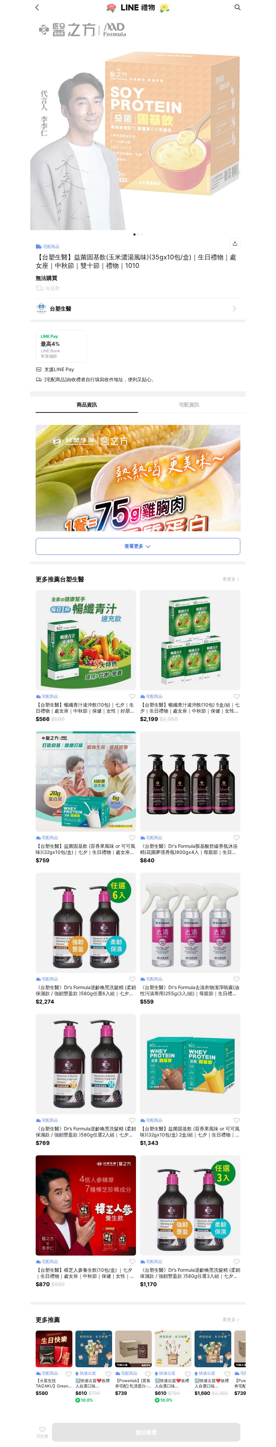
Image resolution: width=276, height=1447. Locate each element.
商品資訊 (87, 404)
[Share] (235, 243)
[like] (132, 696)
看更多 (229, 579)
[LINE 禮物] (138, 7)
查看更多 (134, 546)
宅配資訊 (189, 404)
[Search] (237, 7)
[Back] (38, 7)
